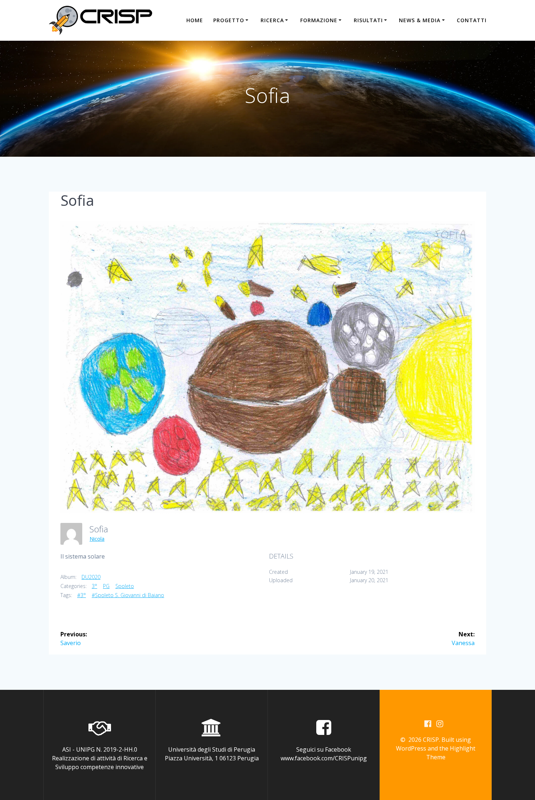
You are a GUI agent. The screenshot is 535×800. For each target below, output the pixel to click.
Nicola (97, 538)
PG (106, 586)
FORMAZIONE (318, 20)
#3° (81, 595)
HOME (194, 20)
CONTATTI (472, 20)
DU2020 (91, 576)
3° (94, 586)
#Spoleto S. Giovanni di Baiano (128, 595)
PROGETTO (228, 20)
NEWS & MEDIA (419, 20)
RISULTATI (368, 20)
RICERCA (272, 20)
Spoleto (124, 586)
